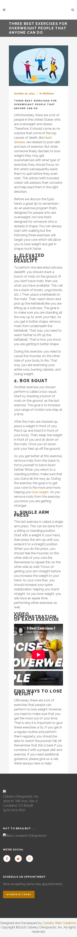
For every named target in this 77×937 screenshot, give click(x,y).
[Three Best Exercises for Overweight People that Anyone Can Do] (38, 65)
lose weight (40, 492)
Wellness (48, 93)
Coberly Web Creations (59, 923)
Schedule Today (19, 894)
